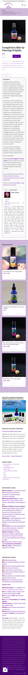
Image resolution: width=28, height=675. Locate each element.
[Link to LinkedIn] (22, 673)
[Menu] (25, 5)
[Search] (21, 5)
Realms (5, 476)
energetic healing (5, 65)
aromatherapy (12, 63)
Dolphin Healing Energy (10, 560)
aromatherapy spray (19, 63)
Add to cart (16, 56)
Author (6, 190)
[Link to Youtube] (25, 673)
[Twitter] (8, 201)
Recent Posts (13, 190)
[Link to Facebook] (16, 673)
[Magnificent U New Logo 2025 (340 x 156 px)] (11, 5)
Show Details (19, 314)
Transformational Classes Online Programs (11, 477)
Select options (14, 278)
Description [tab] (6, 75)
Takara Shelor (15, 192)
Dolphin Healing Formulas (9, 467)
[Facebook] (6, 201)
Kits (4, 472)
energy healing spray (13, 65)
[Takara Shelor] (7, 197)
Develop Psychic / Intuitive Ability (13, 570)
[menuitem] (21, 5)
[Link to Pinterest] (20, 673)
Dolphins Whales (7, 469)
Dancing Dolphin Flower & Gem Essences (11, 464)
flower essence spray (19, 67)
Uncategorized (6, 479)
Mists (7, 63)
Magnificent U (7, 204)
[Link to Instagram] (18, 673)
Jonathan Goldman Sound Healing (10, 470)
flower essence (11, 67)
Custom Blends (7, 465)
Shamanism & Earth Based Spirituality (14, 566)
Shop (3, 10)
